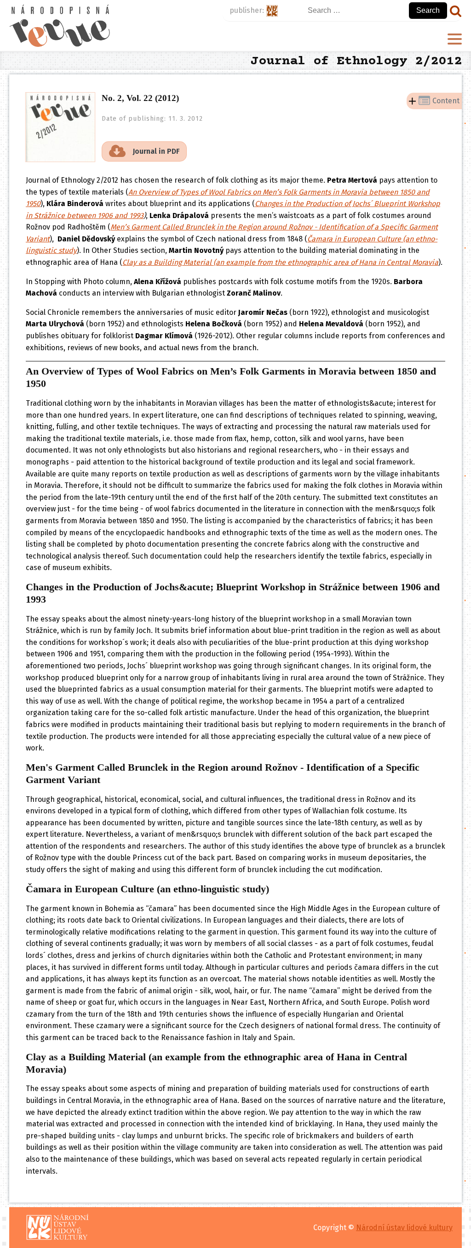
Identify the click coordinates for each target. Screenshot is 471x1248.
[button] (144, 151)
